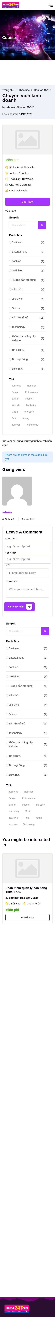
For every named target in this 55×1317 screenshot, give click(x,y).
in (15, 107)
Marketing (14, 811)
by (3, 107)
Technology (29, 824)
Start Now (27, 201)
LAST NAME (10, 553)
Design (12, 798)
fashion (12, 805)
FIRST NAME (10, 538)
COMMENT (11, 581)
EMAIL (9, 565)
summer (13, 824)
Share (12, 210)
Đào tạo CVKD (25, 107)
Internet (26, 805)
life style (40, 805)
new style (13, 818)
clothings (28, 791)
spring (38, 818)
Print (26, 818)
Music (28, 811)
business (13, 791)
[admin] (17, 491)
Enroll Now (27, 917)
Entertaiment (28, 798)
